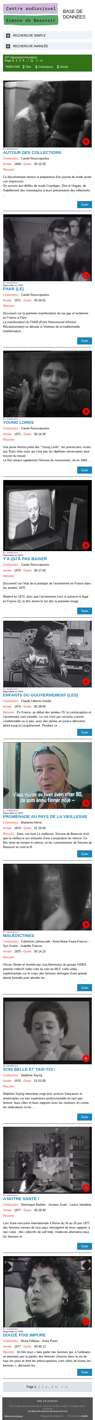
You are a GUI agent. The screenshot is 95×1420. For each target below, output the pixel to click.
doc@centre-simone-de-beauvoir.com (47, 1411)
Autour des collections (32, 152)
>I (41, 60)
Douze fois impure (24, 1335)
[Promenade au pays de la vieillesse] (47, 775)
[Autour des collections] (47, 113)
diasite (84, 1416)
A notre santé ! (21, 1198)
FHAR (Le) (13, 289)
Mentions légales (14, 1416)
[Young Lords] (47, 384)
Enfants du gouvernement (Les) (40, 695)
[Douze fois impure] (47, 1292)
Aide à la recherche (47, 1401)
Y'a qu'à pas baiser (25, 558)
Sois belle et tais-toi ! (29, 1069)
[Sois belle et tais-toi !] (47, 1030)
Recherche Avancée (30, 46)
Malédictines (18, 935)
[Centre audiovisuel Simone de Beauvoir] (30, 24)
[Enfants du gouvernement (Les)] (47, 654)
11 (31, 60)
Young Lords (18, 422)
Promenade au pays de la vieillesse (45, 816)
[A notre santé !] (47, 1160)
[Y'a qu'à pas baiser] (47, 516)
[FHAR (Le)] (47, 247)
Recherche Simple (29, 35)
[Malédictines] (47, 897)
